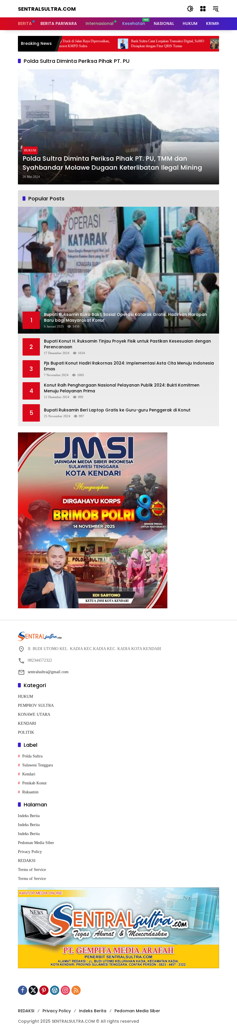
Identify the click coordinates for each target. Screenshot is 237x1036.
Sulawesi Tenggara (37, 765)
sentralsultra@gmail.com (48, 672)
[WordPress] (54, 990)
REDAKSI (27, 861)
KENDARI (27, 723)
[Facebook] (22, 990)
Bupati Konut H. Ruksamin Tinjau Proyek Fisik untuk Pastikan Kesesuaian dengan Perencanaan (127, 344)
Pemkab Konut (34, 783)
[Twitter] (33, 990)
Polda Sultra (32, 756)
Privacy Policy (30, 852)
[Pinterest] (44, 990)
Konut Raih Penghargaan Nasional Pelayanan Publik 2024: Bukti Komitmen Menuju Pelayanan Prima (121, 388)
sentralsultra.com (47, 8)
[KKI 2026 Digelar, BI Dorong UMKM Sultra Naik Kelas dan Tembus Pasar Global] (185, 44)
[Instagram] (65, 990)
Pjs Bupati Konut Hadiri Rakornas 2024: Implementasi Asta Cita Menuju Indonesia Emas (129, 366)
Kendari (28, 774)
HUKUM (30, 150)
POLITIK (26, 732)
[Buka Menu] (202, 8)
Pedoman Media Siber (36, 843)
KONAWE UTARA (34, 714)
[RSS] (76, 990)
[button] (190, 8)
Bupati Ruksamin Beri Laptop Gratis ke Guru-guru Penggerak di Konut (117, 410)
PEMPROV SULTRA (36, 705)
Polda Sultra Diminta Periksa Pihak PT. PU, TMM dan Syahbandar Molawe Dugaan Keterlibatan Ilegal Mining (112, 163)
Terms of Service (32, 869)
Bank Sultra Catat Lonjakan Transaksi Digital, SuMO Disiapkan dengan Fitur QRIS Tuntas (137, 43)
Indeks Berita (29, 816)
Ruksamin (30, 792)
